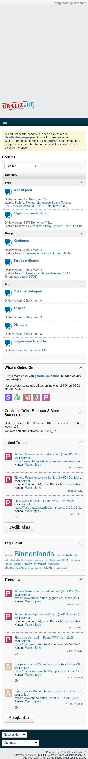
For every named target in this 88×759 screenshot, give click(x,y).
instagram (76, 560)
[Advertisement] (44, 50)
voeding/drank (60, 568)
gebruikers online (47, 376)
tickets (47, 567)
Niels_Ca (50, 431)
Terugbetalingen (26, 260)
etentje (29, 560)
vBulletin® (65, 752)
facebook (39, 560)
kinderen (8, 564)
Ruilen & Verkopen (28, 291)
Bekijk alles (19, 527)
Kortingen (21, 240)
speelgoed (36, 568)
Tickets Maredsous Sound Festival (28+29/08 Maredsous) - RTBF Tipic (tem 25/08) (38, 204)
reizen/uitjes (53, 564)
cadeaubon (10, 560)
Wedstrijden (23, 190)
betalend (8, 555)
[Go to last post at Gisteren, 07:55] (16, 680)
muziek (27, 563)
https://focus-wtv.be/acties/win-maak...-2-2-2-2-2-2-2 (48, 507)
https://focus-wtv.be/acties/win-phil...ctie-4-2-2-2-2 (46, 671)
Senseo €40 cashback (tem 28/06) (48, 253)
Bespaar (11, 233)
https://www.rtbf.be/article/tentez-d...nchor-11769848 (48, 698)
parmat (25, 457)
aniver (25, 667)
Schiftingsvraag (17, 567)
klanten (17, 564)
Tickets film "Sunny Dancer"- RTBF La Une (54, 226)
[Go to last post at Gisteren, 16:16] (16, 517)
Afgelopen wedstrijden (31, 213)
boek (58, 555)
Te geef (19, 308)
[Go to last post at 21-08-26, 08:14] (16, 707)
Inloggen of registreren (68, 3)
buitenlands (69, 555)
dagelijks (20, 560)
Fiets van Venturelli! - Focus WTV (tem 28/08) (44, 500)
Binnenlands (34, 554)
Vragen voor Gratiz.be (30, 341)
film (46, 560)
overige (40, 563)
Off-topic (20, 324)
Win (8, 183)
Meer (8, 284)
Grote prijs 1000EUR (59, 560)
